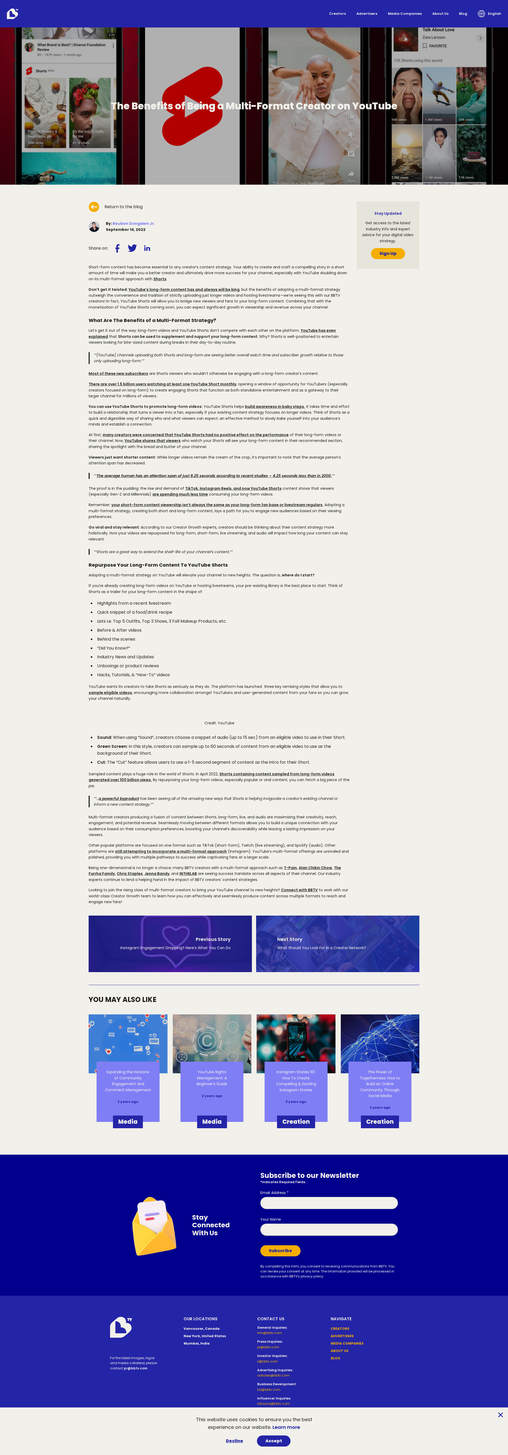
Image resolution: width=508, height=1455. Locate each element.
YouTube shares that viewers (153, 440)
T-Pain (290, 867)
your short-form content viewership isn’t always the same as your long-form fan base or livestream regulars (217, 504)
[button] (489, 13)
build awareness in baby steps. (275, 406)
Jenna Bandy (156, 873)
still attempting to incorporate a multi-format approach (171, 851)
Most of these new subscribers (118, 373)
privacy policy (312, 1276)
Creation (296, 1122)
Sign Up (388, 253)
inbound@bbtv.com (273, 1403)
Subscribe (280, 1251)
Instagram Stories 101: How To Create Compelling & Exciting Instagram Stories (296, 1080)
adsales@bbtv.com (273, 1375)
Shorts (159, 279)
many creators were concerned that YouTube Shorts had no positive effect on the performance (196, 434)
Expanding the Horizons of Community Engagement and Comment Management (128, 1080)
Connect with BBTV (299, 890)
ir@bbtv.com (267, 1361)
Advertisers (366, 13)
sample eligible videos (110, 692)
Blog (463, 13)
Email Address (274, 1192)
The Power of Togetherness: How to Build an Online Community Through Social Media (380, 1083)
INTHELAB (188, 873)
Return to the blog (124, 207)
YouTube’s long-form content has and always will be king (184, 289)
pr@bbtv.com (135, 1368)
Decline (234, 1441)
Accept (273, 1441)
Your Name (270, 1219)
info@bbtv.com (269, 1333)
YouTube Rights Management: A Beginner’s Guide (212, 1077)
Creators (337, 13)
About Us (440, 13)
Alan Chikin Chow (315, 867)
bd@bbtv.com (268, 1389)
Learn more (286, 1427)
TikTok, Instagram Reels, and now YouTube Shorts (233, 488)
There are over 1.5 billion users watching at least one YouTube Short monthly (162, 384)
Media (128, 1122)
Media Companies (405, 13)
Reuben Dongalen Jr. (134, 223)
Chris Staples (130, 873)
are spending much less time (180, 494)
